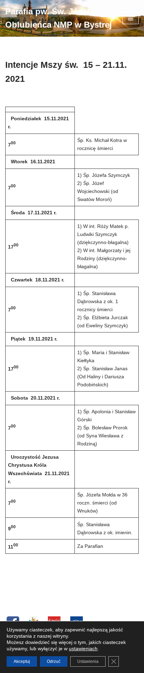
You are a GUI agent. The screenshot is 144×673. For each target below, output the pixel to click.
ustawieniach (83, 648)
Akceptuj (22, 661)
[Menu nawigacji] (130, 18)
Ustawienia (88, 661)
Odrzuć (53, 661)
